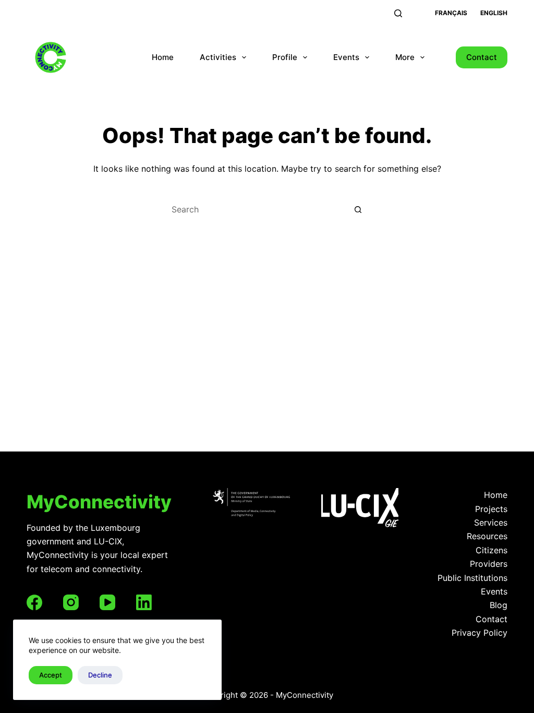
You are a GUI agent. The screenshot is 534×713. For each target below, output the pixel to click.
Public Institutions (472, 578)
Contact (481, 57)
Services (490, 522)
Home (163, 57)
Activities (218, 57)
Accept (50, 675)
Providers (488, 563)
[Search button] (358, 209)
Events (346, 57)
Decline (100, 675)
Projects (491, 509)
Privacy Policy (479, 632)
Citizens (491, 550)
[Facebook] (34, 602)
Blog (498, 605)
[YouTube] (107, 602)
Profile (284, 57)
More (405, 57)
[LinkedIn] (144, 602)
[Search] (398, 13)
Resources (487, 536)
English (493, 13)
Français (451, 13)
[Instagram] (71, 602)
